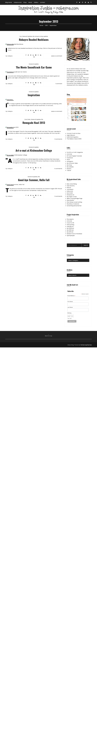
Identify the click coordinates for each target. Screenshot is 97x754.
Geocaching (70, 225)
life (42, 119)
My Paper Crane (72, 197)
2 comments (58, 196)
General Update (27, 36)
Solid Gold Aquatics (72, 137)
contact (42, 2)
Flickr (68, 159)
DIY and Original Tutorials (74, 156)
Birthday (69, 313)
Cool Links (27, 119)
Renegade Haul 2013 (34, 123)
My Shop (69, 165)
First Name (70, 301)
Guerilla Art (70, 226)
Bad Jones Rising (72, 184)
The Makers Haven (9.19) (74, 139)
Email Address (71, 295)
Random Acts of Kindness (74, 234)
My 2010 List (70, 230)
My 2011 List (70, 232)
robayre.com (18, 2)
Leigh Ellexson (71, 135)
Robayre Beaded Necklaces (33, 40)
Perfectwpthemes (86, 345)
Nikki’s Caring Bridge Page (74, 198)
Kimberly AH (70, 195)
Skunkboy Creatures (73, 204)
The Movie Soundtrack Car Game (34, 67)
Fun (21, 36)
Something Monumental (74, 206)
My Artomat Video (72, 163)
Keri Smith (70, 193)
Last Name (70, 307)
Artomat (69, 154)
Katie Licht (70, 191)
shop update (44, 36)
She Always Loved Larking (74, 202)
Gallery (36, 2)
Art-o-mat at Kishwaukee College (34, 150)
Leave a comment (56, 56)
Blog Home (8, 2)
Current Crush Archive (73, 133)
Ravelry (69, 169)
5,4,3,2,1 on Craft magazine (75, 152)
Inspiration (34, 95)
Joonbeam (70, 189)
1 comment (58, 84)
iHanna (69, 187)
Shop (25, 2)
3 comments (58, 139)
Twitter (69, 170)
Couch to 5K (70, 223)
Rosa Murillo (70, 200)
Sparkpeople (71, 235)
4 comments (58, 168)
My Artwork (36, 36)
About (30, 2)
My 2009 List (70, 228)
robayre (10, 56)
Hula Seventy (71, 186)
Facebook (70, 158)
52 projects (70, 219)
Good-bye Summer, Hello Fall (33, 180)
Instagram (70, 161)
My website (70, 167)
